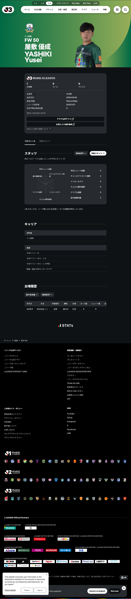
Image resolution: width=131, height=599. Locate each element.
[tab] (30, 141)
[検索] (125, 9)
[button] (117, 9)
